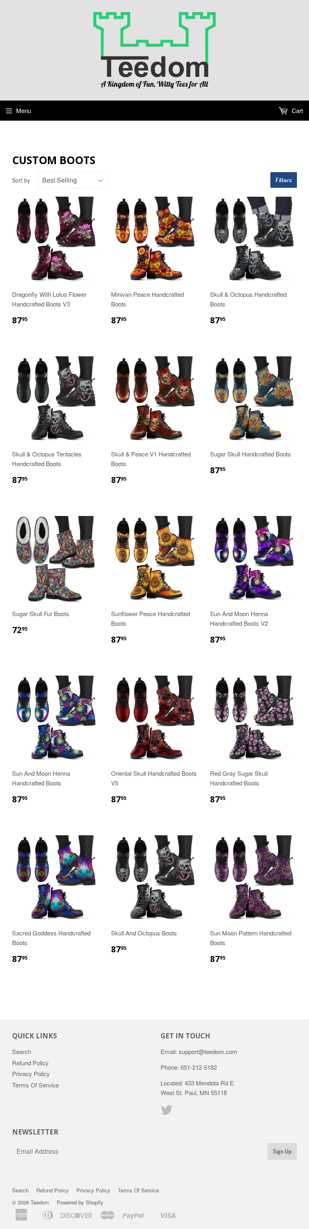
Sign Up (282, 1151)
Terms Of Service (35, 1085)
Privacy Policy (31, 1073)
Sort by (21, 180)
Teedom (40, 1202)
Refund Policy (30, 1062)
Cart (296, 110)
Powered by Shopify (80, 1202)
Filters (284, 180)
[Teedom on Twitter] (167, 1112)
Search (21, 1051)
